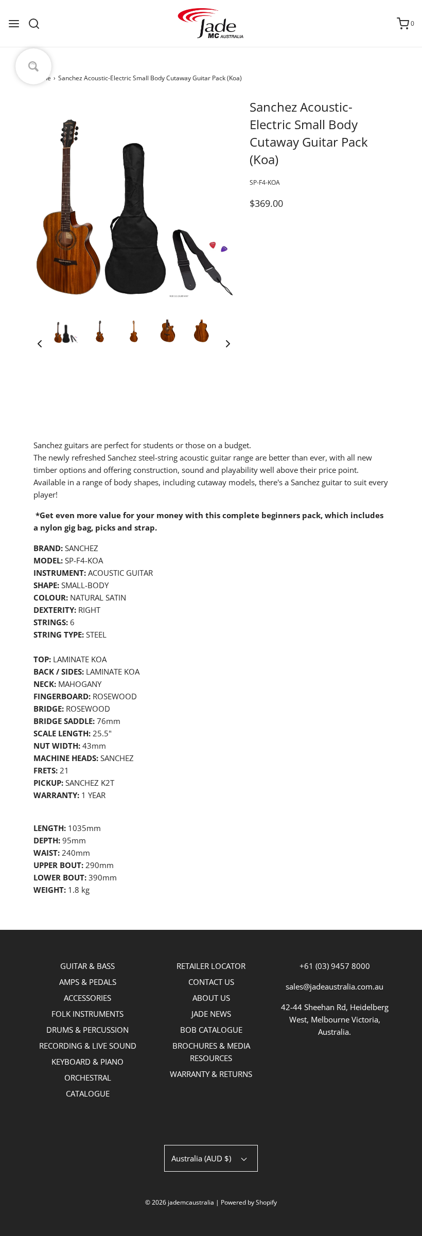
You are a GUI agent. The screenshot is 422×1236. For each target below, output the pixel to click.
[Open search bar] (38, 24)
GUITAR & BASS (87, 966)
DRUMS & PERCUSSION (87, 1030)
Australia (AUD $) (202, 1158)
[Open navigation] (14, 24)
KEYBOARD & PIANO (87, 1061)
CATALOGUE (88, 1093)
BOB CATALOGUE (211, 1030)
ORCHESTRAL (87, 1077)
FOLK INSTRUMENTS (87, 1014)
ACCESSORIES (87, 998)
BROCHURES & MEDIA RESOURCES (211, 1051)
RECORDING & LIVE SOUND (87, 1045)
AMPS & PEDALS (87, 982)
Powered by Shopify (249, 1202)
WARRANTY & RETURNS (211, 1074)
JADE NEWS (211, 1014)
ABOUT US (211, 998)
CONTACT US (211, 982)
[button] (39, 343)
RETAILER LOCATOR (211, 966)
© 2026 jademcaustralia (179, 1202)
